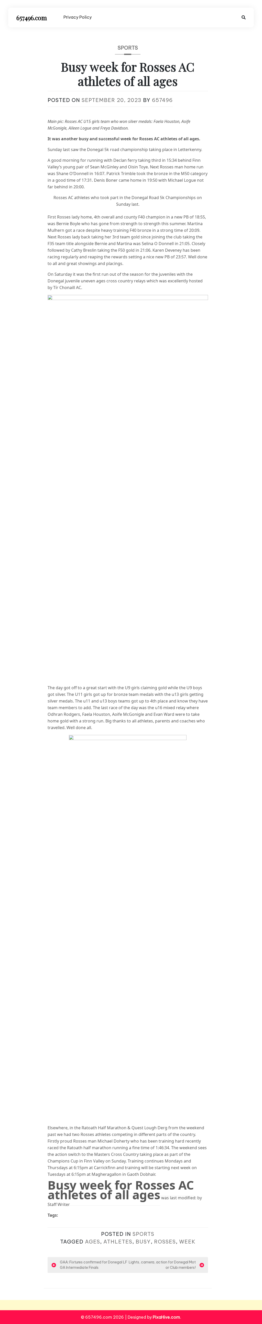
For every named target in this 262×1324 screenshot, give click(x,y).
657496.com (31, 18)
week (187, 1241)
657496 (162, 100)
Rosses (165, 1241)
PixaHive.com (166, 1317)
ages (92, 1241)
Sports (128, 47)
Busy (143, 1241)
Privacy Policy (77, 17)
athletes (117, 1241)
